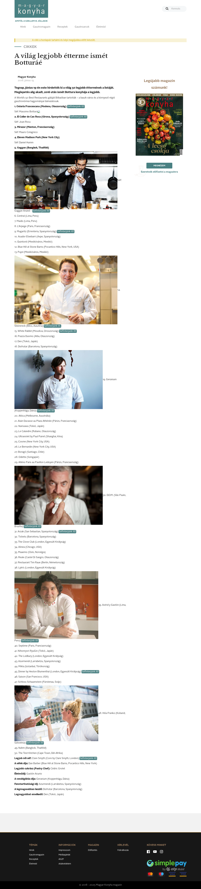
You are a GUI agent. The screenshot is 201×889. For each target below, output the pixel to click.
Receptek (62, 27)
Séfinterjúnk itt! (76, 106)
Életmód (101, 27)
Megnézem (159, 166)
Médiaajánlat (64, 855)
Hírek (23, 27)
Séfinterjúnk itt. (52, 326)
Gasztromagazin (41, 27)
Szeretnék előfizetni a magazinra (159, 172)
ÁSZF (61, 859)
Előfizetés (92, 850)
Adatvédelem (65, 864)
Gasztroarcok (82, 27)
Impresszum (64, 850)
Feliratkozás (123, 850)
